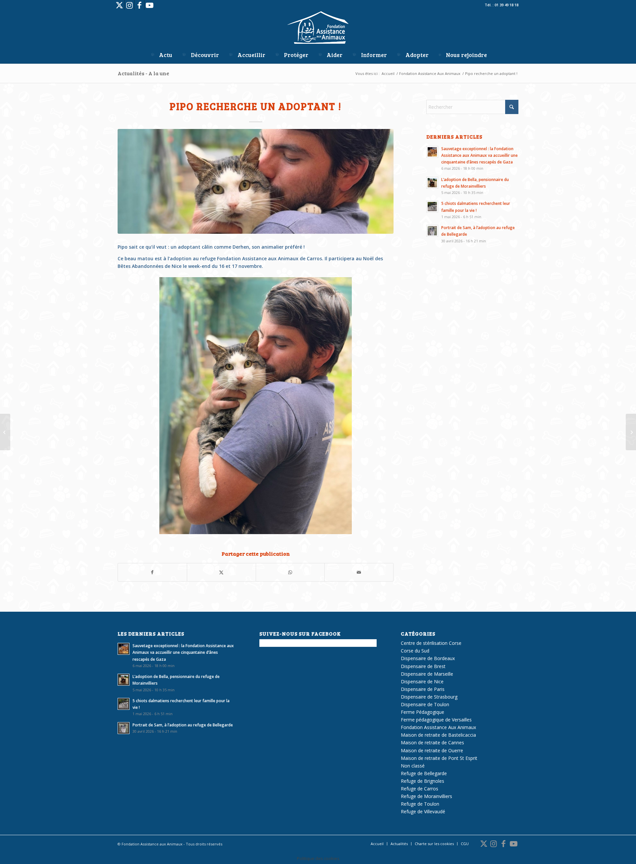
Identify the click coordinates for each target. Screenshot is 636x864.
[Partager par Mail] (359, 572)
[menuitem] (161, 54)
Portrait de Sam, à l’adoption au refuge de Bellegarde (182, 724)
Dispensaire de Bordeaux (428, 658)
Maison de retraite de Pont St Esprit (439, 758)
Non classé (413, 766)
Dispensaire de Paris (423, 689)
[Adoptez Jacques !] (631, 432)
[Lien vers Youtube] (149, 5)
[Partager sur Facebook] (152, 572)
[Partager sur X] (221, 572)
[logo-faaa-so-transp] (318, 28)
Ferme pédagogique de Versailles (436, 719)
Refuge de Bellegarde (424, 773)
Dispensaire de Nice (422, 681)
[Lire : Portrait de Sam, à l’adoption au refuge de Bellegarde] (432, 231)
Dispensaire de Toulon (425, 704)
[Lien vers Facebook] (139, 5)
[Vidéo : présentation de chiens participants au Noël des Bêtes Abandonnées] (5, 432)
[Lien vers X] (119, 5)
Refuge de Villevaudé (423, 811)
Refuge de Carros (419, 788)
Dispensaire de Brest (423, 666)
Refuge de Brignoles (422, 781)
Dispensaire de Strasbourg (429, 697)
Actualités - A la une (143, 73)
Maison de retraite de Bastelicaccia (438, 735)
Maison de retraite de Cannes (432, 742)
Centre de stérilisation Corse (431, 643)
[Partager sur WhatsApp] (290, 572)
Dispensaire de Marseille (427, 674)
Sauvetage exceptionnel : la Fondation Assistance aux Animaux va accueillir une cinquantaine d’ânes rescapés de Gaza (479, 155)
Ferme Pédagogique (422, 712)
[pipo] (256, 181)
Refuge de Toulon (420, 804)
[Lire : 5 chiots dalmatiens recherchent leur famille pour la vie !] (432, 207)
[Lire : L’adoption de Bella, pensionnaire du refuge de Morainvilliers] (432, 183)
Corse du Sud (415, 651)
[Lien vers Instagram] (129, 5)
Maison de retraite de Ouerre (432, 750)
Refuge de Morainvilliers (426, 796)
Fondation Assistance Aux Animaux (438, 727)
